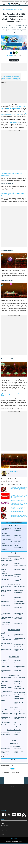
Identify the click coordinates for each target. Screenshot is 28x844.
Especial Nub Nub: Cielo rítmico (6, 714)
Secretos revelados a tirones (5, 636)
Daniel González (10, 55)
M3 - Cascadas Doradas (14, 611)
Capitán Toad (17, 732)
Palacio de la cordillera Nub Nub (19, 604)
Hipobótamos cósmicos (19, 569)
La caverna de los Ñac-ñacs (6, 695)
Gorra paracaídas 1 (18, 571)
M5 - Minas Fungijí (14, 656)
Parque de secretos (18, 623)
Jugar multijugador (5, 748)
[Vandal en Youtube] (19, 814)
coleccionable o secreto (12, 121)
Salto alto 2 (4, 549)
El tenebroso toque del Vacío (6, 671)
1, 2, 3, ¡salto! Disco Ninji (6, 643)
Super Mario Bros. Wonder (13, 108)
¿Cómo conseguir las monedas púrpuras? (11, 78)
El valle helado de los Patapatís (6, 587)
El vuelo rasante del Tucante (5, 594)
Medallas (16, 737)
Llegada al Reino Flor (6, 558)
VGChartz (2, 834)
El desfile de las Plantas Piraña (6, 561)
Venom (24, 1)
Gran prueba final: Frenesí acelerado (18, 617)
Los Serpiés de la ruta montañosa (6, 591)
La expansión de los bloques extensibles (5, 598)
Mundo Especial (14, 707)
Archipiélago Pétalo (14, 675)
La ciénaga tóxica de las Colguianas (6, 663)
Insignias (14, 740)
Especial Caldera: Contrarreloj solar (18, 710)
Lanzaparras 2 (17, 530)
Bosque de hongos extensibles (5, 659)
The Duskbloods (11, 1)
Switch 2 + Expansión (14, 760)
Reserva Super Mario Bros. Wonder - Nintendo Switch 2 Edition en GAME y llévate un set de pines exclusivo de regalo (19, 502)
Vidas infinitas (17, 748)
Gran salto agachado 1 (19, 621)
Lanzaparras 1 (17, 670)
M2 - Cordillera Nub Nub (14, 584)
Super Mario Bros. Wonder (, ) (10, 775)
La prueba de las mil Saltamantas (5, 614)
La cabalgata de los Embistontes (18, 562)
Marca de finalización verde (6, 755)
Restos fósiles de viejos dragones (7, 546)
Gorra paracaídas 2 (18, 642)
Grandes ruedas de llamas (6, 536)
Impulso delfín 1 (18, 681)
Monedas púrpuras (5, 734)
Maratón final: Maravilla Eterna (19, 721)
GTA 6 (21, 1)
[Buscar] (23, 3)
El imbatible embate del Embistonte (6, 568)
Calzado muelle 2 (18, 537)
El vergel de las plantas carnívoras (19, 678)
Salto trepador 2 (18, 592)
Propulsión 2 (17, 533)
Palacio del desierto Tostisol (18, 649)
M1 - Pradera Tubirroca (14, 556)
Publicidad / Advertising (5, 825)
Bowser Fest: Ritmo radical (18, 703)
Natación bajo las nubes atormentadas (6, 688)
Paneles (16, 734)
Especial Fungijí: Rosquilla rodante (5, 725)
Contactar (2, 823)
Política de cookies (4, 830)
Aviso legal (3, 828)
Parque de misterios (18, 607)
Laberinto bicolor (18, 632)
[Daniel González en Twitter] (8, 473)
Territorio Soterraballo (6, 677)
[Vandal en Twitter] (9, 814)
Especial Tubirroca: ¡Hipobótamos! (5, 710)
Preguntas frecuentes (14, 746)
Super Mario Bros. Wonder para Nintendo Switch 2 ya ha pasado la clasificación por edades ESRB (19, 515)
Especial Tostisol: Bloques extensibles (5, 721)
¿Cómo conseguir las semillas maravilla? (11, 76)
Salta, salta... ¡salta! (5, 605)
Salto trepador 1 (18, 574)
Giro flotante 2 (17, 528)
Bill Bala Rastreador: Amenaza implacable (19, 699)
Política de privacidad (5, 827)
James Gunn (17, 1)
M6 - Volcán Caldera (14, 526)
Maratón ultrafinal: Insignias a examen (18, 725)
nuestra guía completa (14, 122)
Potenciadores (14, 743)
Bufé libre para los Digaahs (5, 699)
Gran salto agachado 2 (19, 644)
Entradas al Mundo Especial (18, 751)
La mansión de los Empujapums (18, 635)
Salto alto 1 (16, 595)
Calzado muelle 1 (18, 597)
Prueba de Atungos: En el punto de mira (7, 617)
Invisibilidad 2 (17, 535)
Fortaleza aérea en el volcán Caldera (19, 540)
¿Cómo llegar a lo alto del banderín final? (11, 79)
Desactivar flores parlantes (5, 751)
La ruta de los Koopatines (7, 575)
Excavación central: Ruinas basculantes (18, 663)
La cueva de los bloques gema (6, 692)
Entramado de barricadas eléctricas (20, 695)
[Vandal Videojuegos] (14, 3)
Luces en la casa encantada (5, 667)
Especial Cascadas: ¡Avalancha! (5, 718)
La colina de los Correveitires (4, 565)
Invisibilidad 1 (17, 646)
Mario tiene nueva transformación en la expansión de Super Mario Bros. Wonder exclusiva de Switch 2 (19, 489)
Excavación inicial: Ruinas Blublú (18, 659)
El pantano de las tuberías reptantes (5, 578)
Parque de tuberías (18, 653)
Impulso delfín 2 (18, 683)
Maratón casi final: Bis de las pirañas (20, 718)
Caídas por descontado (19, 586)
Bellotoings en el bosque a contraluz (20, 566)
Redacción (3, 821)
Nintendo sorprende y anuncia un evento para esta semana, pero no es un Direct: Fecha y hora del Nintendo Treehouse (19, 496)
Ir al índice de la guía (14, 60)
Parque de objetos (18, 547)
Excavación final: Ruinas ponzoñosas (20, 667)
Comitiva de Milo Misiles (19, 692)
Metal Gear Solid (5, 1)
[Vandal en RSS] (24, 814)
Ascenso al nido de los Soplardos (6, 684)
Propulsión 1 (17, 576)
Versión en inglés (14, 838)
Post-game (16, 754)
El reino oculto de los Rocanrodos (6, 529)
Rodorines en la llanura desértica (6, 650)
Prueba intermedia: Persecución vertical (5, 621)
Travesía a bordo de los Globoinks (19, 639)
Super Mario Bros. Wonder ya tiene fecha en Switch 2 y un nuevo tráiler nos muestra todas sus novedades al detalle (18, 509)
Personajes (14, 553)
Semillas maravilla (5, 732)
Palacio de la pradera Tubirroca (19, 579)
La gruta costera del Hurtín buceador (5, 680)
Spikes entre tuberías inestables (19, 558)
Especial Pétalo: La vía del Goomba (19, 714)
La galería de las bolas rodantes (6, 640)
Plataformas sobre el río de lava (14, 114)
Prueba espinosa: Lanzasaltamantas (5, 625)
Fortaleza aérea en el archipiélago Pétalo (19, 689)
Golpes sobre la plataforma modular (18, 589)
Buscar (12, 768)
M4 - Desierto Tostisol (14, 629)
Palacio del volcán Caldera (18, 544)
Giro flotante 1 (17, 686)
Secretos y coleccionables (14, 729)
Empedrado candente (6, 539)
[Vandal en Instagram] (14, 814)
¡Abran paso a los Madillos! (5, 632)
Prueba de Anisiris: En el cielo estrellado (19, 614)
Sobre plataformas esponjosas (5, 602)
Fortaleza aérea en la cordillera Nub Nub (19, 600)
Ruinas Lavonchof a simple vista (6, 532)
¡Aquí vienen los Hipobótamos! (4, 572)
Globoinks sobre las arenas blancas (5, 646)
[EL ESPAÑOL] (26, 3)
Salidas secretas (4, 737)
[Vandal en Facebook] (4, 814)
